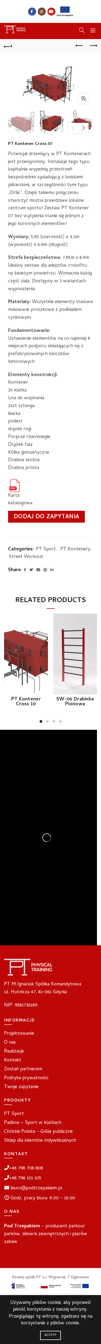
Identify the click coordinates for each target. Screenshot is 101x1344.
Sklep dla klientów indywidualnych (40, 1141)
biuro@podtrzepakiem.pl (36, 1188)
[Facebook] (32, 12)
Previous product (79, 45)
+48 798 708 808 (26, 1168)
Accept (50, 1335)
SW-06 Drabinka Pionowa (75, 702)
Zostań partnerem (23, 1069)
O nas (10, 1043)
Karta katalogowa (19, 500)
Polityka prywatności (26, 1078)
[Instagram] (42, 12)
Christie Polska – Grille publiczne (38, 1132)
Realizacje (14, 1051)
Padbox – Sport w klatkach (32, 1123)
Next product (93, 45)
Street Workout (26, 557)
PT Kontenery (75, 549)
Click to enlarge (84, 98)
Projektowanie (19, 1034)
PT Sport (46, 549)
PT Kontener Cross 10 (26, 702)
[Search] (82, 30)
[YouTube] (51, 12)
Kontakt (12, 1060)
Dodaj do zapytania (46, 517)
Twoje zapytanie (21, 1087)
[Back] (8, 45)
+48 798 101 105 (25, 1178)
